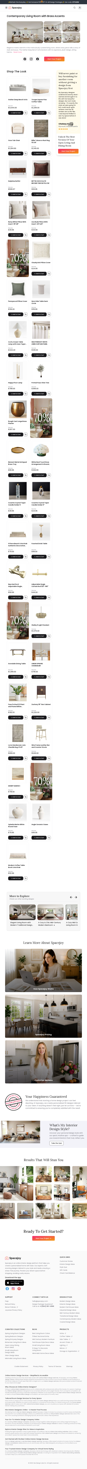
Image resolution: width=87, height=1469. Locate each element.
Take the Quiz (56, 1143)
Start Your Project (54, 59)
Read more (18, 52)
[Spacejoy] (15, 8)
